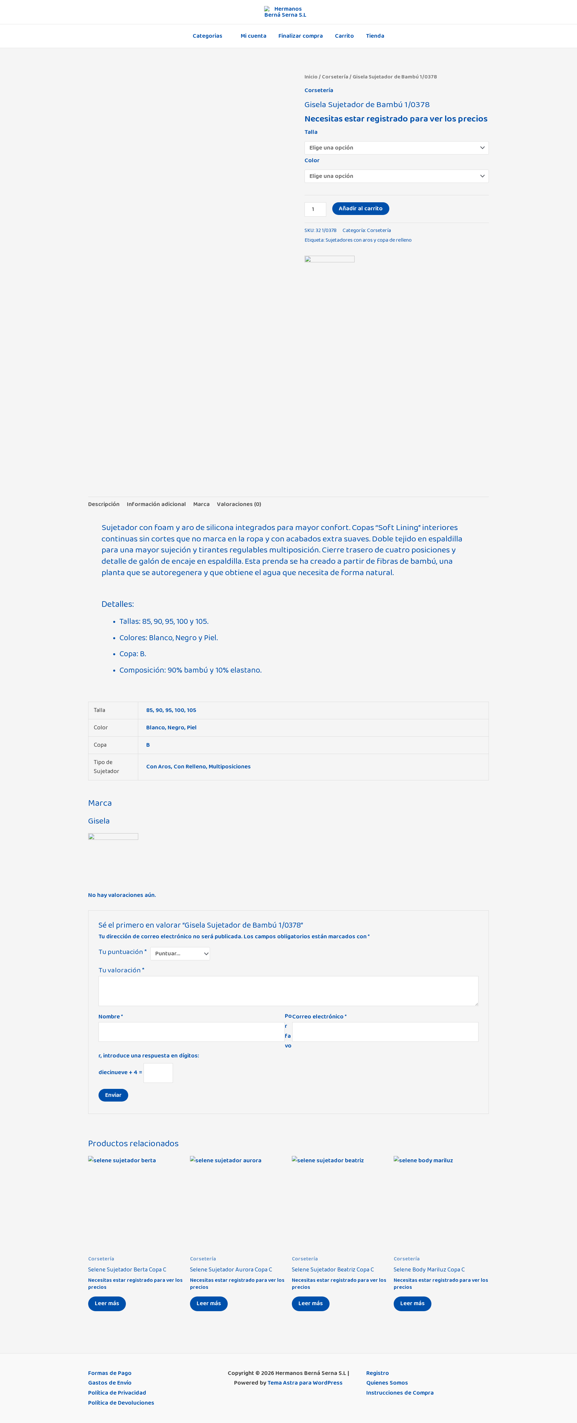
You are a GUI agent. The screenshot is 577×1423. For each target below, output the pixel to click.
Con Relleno (190, 766)
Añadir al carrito (361, 208)
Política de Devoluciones (121, 1403)
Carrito (344, 36)
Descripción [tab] (104, 504)
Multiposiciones (230, 766)
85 (149, 710)
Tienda (375, 36)
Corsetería (335, 76)
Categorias (207, 36)
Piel (192, 727)
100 (179, 710)
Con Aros (158, 766)
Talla (311, 132)
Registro (377, 1373)
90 (159, 710)
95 (168, 710)
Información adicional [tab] (156, 504)
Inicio (311, 76)
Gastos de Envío (110, 1383)
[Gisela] (330, 281)
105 (191, 710)
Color (312, 160)
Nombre (111, 1016)
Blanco (155, 727)
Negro (176, 727)
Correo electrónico (319, 1016)
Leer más (107, 1303)
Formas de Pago (110, 1373)
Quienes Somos (387, 1383)
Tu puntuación (123, 952)
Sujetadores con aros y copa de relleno (369, 240)
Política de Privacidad (117, 1393)
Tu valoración (121, 970)
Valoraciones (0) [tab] (239, 504)
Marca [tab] (201, 504)
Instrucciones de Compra (400, 1393)
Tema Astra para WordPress (305, 1383)
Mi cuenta (253, 36)
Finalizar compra (300, 36)
